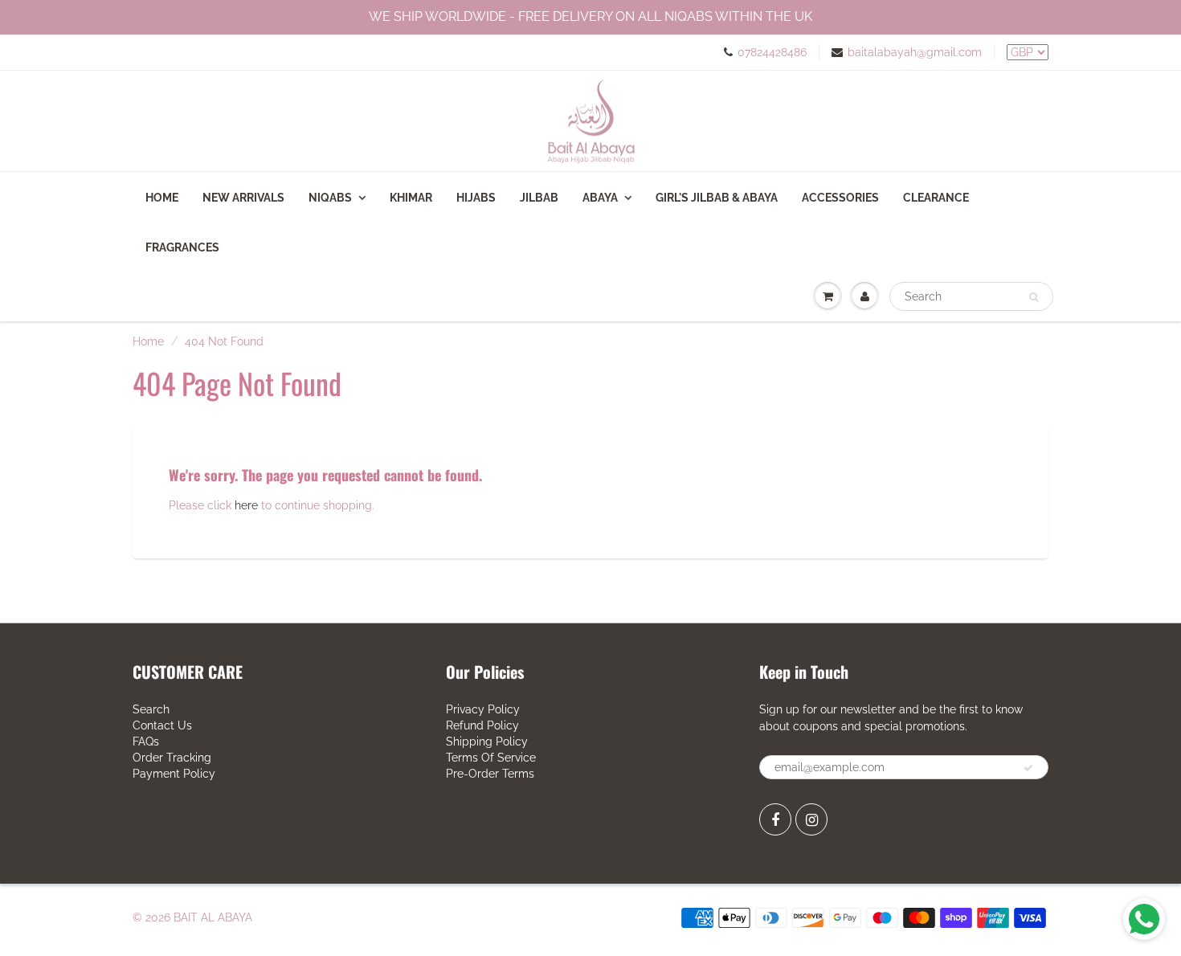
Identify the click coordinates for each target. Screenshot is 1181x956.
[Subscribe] (1028, 768)
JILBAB (539, 197)
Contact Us (162, 725)
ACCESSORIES (840, 197)
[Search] (1033, 297)
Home (161, 197)
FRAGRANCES (182, 247)
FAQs (146, 741)
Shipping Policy (487, 741)
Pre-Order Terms (490, 773)
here (246, 505)
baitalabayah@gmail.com (915, 52)
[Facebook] (775, 819)
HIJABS (476, 197)
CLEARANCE (936, 197)
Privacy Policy (483, 709)
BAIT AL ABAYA (213, 917)
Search (151, 709)
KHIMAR (411, 197)
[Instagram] (811, 819)
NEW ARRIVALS (243, 197)
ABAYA (600, 197)
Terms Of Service (491, 757)
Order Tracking (172, 757)
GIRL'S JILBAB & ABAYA (717, 197)
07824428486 (772, 52)
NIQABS (330, 197)
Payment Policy (174, 773)
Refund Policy (482, 725)
